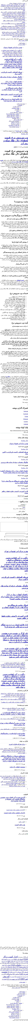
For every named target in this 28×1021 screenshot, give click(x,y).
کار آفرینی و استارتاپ (13, 125)
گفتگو (4, 979)
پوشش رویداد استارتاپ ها (12, 113)
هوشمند (17, 976)
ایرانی (15, 961)
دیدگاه (26, 521)
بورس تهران (24, 965)
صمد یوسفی (5, 968)
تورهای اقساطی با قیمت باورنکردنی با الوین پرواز (13, 12)
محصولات (18, 972)
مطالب (25, 131)
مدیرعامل (11, 972)
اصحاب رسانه (10, 959)
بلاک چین (17, 109)
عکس (15, 970)
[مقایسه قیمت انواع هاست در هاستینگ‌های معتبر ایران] (12, 730)
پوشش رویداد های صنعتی (13, 115)
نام (27, 534)
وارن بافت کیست (20, 825)
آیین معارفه (21, 957)
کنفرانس (12, 976)
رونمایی (25, 968)
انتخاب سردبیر (21, 44)
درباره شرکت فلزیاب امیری (17, 744)
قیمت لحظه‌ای (20, 280)
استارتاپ (18, 959)
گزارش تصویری (13, 979)
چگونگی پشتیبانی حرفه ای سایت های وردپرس (13, 13)
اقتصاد (26, 961)
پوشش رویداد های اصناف (13, 116)
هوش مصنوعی (15, 108)
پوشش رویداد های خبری (16, 112)
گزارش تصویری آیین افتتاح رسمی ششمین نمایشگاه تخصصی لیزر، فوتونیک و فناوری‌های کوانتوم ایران (12, 799)
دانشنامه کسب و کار (14, 121)
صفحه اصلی (22, 43)
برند (18, 963)
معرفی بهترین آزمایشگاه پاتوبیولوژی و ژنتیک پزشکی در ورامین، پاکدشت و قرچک (12, 713)
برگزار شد (6, 963)
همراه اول (23, 976)
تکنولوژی (20, 105)
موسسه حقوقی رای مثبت (17, 767)
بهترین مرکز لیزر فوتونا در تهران (17, 3)
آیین (26, 957)
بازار (10, 961)
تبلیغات (16, 965)
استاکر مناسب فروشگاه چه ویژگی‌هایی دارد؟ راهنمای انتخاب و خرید (12, 89)
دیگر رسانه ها (15, 118)
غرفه (11, 970)
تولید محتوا (21, 967)
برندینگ (13, 963)
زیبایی (20, 968)
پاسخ (24, 507)
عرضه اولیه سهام (23, 970)
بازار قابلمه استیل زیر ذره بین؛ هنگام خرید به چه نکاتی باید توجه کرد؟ (11, 100)
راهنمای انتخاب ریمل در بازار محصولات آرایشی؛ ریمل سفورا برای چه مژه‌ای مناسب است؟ (11, 83)
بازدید (23, 963)
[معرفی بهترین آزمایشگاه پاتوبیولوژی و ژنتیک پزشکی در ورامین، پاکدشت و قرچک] (12, 709)
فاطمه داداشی (4, 970)
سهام (10, 968)
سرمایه (15, 968)
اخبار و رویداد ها (15, 124)
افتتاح (4, 959)
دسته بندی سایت (21, 103)
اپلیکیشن (21, 961)
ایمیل (26, 536)
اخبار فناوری (16, 106)
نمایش (15, 974)
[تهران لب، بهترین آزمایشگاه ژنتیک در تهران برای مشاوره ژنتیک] (12, 720)
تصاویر (7, 965)
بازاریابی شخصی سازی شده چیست (14, 813)
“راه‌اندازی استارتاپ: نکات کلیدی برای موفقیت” (13, 702)
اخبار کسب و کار (18, 119)
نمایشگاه (8, 974)
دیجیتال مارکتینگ (10, 967)
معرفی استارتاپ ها (14, 126)
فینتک (17, 111)
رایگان (3, 967)
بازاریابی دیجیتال (15, 122)
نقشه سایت (22, 982)
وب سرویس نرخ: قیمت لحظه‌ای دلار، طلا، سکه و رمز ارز (16, 140)
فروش (25, 972)
